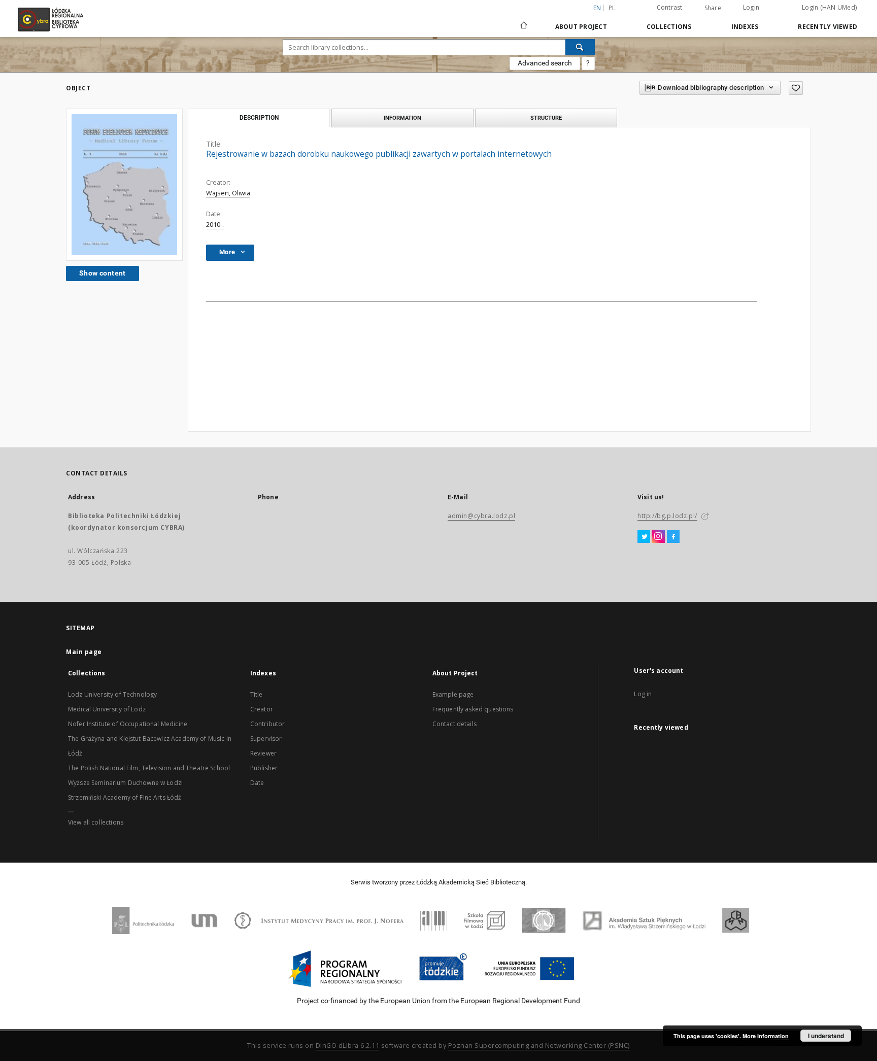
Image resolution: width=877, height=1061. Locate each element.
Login (751, 7)
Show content (102, 273)
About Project (581, 26)
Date (257, 782)
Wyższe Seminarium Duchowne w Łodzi (125, 782)
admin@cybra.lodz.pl (481, 515)
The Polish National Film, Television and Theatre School (149, 768)
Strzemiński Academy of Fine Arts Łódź (125, 797)
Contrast (670, 7)
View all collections (95, 822)
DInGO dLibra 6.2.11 (348, 1045)
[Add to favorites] (796, 88)
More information (766, 1036)
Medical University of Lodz (107, 709)
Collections (669, 26)
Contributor (267, 724)
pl (612, 8)
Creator (261, 709)
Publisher (264, 768)
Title (256, 694)
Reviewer (263, 753)
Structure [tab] (546, 117)
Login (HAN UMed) (829, 7)
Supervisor (266, 738)
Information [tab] (402, 117)
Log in (643, 694)
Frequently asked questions (473, 709)
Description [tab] (259, 117)
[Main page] (523, 20)
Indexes (745, 26)
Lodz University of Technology (112, 694)
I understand (826, 1035)
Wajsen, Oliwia (228, 193)
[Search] (580, 47)
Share (712, 8)
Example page (453, 694)
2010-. (215, 224)
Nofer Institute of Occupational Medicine (127, 724)
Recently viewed (827, 26)
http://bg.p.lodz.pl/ (667, 515)
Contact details (454, 724)
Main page (84, 651)
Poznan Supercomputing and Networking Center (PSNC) (539, 1045)
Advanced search (545, 63)
